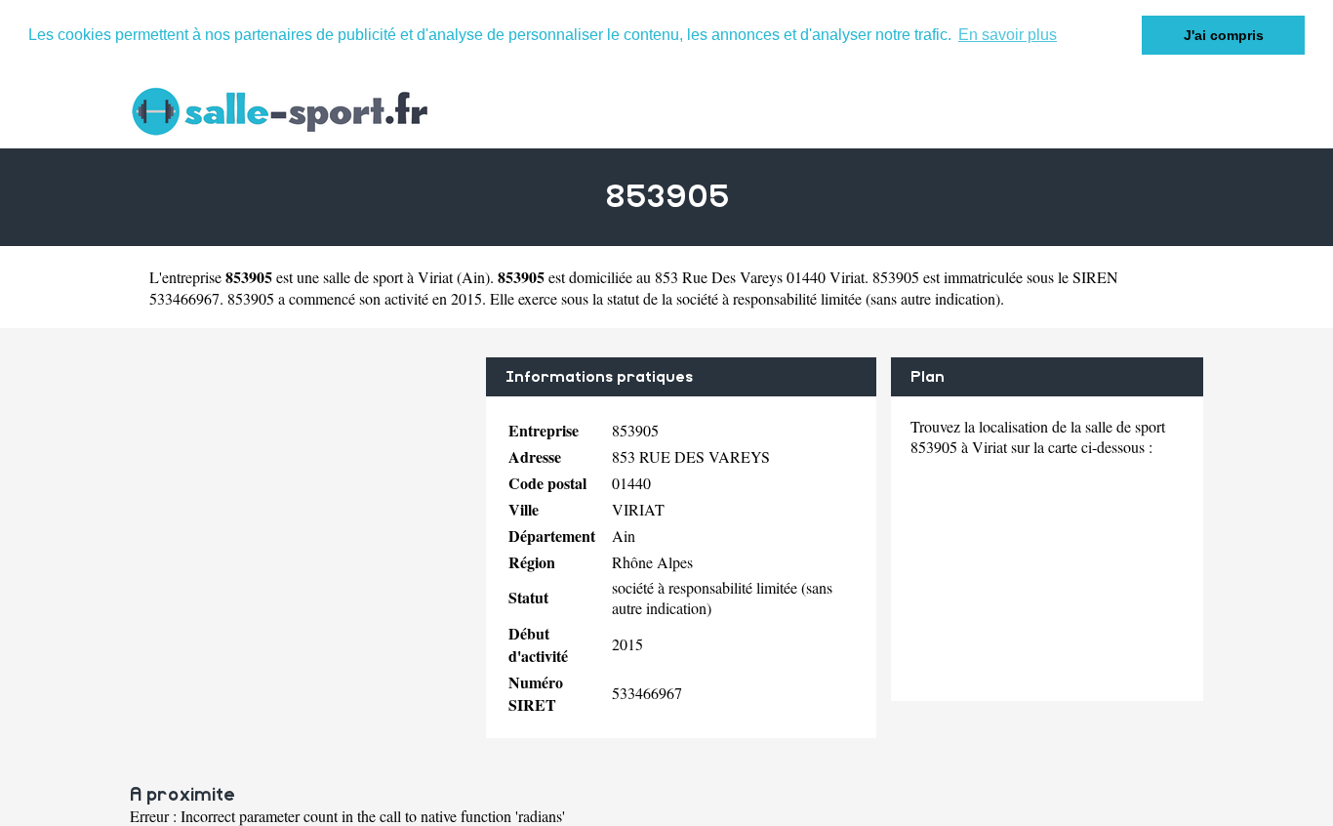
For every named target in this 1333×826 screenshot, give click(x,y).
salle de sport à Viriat (388, 277)
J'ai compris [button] (1224, 35)
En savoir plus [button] (1007, 34)
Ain (473, 277)
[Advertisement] (300, 494)
